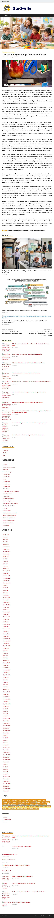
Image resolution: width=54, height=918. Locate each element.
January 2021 (6, 636)
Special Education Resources (9, 515)
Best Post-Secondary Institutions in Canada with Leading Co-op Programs (30, 423)
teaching (14, 808)
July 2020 (5, 650)
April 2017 (5, 742)
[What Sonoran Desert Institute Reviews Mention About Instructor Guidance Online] (6, 344)
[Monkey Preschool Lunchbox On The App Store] (6, 883)
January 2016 (6, 778)
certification (25, 800)
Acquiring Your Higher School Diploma (21, 846)
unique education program (25, 230)
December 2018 (6, 696)
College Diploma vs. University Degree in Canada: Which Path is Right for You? (31, 381)
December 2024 (6, 575)
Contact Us (5, 817)
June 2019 (5, 682)
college (10, 802)
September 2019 (6, 675)
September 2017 (6, 730)
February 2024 (6, 597)
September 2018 (6, 704)
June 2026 (5, 537)
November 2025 (6, 551)
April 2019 (5, 687)
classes (44, 800)
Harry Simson (16, 57)
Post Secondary (6, 496)
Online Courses (6, 486)
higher (10, 804)
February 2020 (6, 662)
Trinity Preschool (6, 870)
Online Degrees (6, 488)
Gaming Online (6, 474)
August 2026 (6, 534)
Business (5, 464)
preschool (44, 804)
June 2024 (5, 587)
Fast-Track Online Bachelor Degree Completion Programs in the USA (29, 392)
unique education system (39, 230)
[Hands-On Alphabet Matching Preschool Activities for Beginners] (6, 402)
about (4, 800)
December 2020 (6, 638)
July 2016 (5, 764)
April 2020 (5, 658)
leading (19, 804)
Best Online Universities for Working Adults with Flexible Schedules (28, 435)
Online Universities (7, 493)
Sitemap (5, 822)
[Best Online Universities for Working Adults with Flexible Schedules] (6, 435)
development (33, 802)
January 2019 (6, 694)
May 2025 (5, 563)
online (27, 804)
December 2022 (6, 616)
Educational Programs (8, 472)
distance (38, 802)
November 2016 (6, 754)
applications (14, 800)
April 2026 (5, 541)
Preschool (5, 508)
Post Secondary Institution (9, 501)
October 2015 (6, 786)
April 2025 (5, 566)
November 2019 (6, 670)
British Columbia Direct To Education (21, 902)
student (39, 806)
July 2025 (5, 558)
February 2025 (6, 571)
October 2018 (6, 701)
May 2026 (5, 539)
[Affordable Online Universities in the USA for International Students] (6, 363)
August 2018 (6, 706)
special (30, 806)
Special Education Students (8, 52)
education (47, 802)
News (4, 479)
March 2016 (6, 774)
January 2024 (6, 600)
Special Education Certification (10, 513)
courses (19, 802)
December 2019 (6, 667)
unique (25, 808)
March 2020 (6, 660)
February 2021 (6, 633)
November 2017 (6, 725)
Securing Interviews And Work (9, 854)
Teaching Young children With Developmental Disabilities (16, 865)
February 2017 (6, 747)
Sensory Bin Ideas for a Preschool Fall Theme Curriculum (26, 373)
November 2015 (6, 783)
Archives (5, 452)
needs (23, 804)
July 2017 (5, 735)
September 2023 (6, 604)
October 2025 (6, 554)
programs (12, 806)
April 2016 (5, 771)
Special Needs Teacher (8, 522)
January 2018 (6, 720)
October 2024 (6, 580)
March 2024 (6, 595)
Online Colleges (6, 484)
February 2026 (6, 546)
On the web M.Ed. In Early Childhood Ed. (22, 876)
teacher (4, 808)
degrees (27, 802)
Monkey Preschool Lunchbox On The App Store (23, 883)
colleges (14, 802)
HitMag (49, 915)
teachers (9, 808)
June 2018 (5, 708)
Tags (4, 455)
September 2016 (6, 759)
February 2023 (6, 612)
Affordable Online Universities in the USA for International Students (28, 362)
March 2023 (6, 609)
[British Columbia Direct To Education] (6, 902)
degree (23, 802)
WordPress (43, 915)
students (43, 806)
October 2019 (6, 672)
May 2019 (5, 684)
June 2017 (5, 737)
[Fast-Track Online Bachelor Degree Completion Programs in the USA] (6, 392)
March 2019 (6, 689)
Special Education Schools (9, 518)
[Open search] (50, 15)
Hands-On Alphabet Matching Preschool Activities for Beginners (27, 402)
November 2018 (6, 699)
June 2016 (5, 766)
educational (5, 804)
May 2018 (5, 711)
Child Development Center (9, 467)
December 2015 (6, 781)
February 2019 (6, 691)
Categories (5, 450)
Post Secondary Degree (8, 498)
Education (5, 469)
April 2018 (5, 713)
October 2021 (6, 631)
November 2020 (6, 641)
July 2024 (5, 585)
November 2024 (6, 578)
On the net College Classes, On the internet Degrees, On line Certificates (29, 891)
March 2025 (6, 568)
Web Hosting (6, 525)
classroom (5, 802)
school (16, 806)
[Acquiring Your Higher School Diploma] (6, 846)
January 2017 (6, 749)
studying (48, 806)
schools (20, 806)
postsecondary (38, 804)
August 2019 (6, 677)
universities (30, 808)
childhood (34, 800)
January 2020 (6, 665)
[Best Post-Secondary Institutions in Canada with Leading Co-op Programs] (6, 423)
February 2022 (6, 624)
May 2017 (5, 740)
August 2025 (6, 556)
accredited (9, 800)
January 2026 (6, 549)
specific (34, 806)
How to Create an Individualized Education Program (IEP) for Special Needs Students (24, 310)
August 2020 (6, 648)
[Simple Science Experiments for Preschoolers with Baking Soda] (6, 354)
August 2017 (6, 733)
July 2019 (5, 679)
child (30, 800)
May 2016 (5, 769)
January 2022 (6, 626)
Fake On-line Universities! (8, 859)
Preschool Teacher (7, 510)
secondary (25, 806)
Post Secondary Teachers (8, 505)
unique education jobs (12, 230)
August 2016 (6, 762)
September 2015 (6, 788)
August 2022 (6, 619)
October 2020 (6, 643)
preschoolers (5, 806)
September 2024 (6, 583)
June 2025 (5, 561)
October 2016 (6, 757)
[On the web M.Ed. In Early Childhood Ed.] (6, 876)
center (20, 800)
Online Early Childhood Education (11, 491)
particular (32, 804)
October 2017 (6, 728)
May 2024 (5, 590)
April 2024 (5, 592)
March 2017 (6, 745)
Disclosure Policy (7, 819)
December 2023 (6, 602)
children (39, 800)
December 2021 (6, 629)
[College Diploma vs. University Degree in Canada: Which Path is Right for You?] (6, 381)
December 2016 (6, 752)
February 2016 (6, 776)
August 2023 (6, 607)
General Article (6, 476)
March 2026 (6, 544)
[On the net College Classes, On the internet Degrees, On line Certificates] (6, 892)
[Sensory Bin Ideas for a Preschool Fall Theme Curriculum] (6, 373)
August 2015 (6, 791)
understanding (20, 808)
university (37, 808)
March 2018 (6, 716)
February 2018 (6, 718)
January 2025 (6, 573)
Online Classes (6, 481)
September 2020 (6, 645)
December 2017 (6, 723)
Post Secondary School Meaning (10, 503)
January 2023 (6, 614)
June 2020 (5, 653)
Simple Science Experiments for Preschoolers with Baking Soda (27, 354)
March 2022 (6, 621)
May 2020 (5, 655)
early (43, 802)
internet (14, 804)
